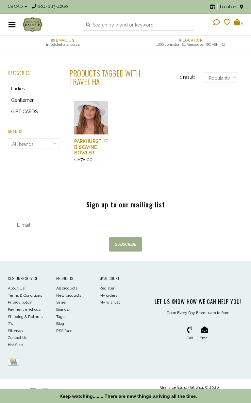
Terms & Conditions (25, 295)
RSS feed (64, 330)
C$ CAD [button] (16, 6)
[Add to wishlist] (106, 141)
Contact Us (17, 337)
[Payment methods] (14, 363)
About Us (16, 288)
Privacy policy (20, 302)
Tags (60, 316)
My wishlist (109, 302)
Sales (61, 302)
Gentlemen (23, 100)
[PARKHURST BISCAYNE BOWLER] (91, 117)
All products (66, 288)
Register (106, 288)
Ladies (18, 88)
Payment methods (24, 309)
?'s (10, 323)
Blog (60, 323)
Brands (62, 309)
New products (68, 295)
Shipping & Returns (25, 316)
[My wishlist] (227, 23)
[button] (216, 23)
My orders (108, 295)
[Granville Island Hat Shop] (47, 24)
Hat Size (15, 344)
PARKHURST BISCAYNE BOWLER (88, 147)
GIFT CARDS (24, 111)
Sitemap (15, 330)
